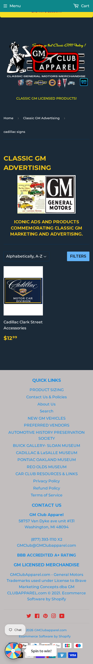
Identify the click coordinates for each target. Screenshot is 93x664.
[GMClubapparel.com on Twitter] (28, 616)
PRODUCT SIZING (47, 390)
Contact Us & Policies (46, 397)
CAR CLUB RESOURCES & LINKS (47, 474)
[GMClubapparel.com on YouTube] (61, 616)
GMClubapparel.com (50, 630)
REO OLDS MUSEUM (47, 467)
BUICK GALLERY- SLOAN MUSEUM (46, 445)
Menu (15, 6)
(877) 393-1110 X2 (46, 539)
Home (8, 118)
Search (46, 411)
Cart (84, 6)
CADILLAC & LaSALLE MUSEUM (46, 452)
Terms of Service (46, 495)
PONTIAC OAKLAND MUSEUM (46, 459)
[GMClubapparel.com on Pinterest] (45, 616)
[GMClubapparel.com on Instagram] (53, 616)
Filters (78, 256)
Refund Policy (46, 488)
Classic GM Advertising (41, 118)
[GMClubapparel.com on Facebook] (37, 616)
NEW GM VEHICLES (47, 418)
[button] (13, 650)
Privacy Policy (46, 481)
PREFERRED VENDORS (46, 425)
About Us (46, 404)
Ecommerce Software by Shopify (45, 636)
